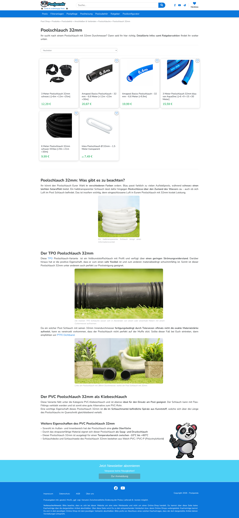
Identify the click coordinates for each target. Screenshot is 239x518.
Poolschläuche (104, 21)
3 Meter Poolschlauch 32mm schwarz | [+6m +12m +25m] (55, 95)
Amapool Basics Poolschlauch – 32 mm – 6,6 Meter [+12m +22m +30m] (99, 96)
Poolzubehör (101, 13)
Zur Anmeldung (119, 476)
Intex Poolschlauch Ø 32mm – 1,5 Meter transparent (98, 148)
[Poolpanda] (54, 4)
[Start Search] (161, 5)
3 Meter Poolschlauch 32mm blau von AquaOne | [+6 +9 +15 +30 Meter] (179, 96)
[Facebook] (175, 5)
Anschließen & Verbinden (85, 21)
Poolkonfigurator (131, 13)
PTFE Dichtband (66, 335)
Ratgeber (115, 13)
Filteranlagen (57, 13)
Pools (45, 13)
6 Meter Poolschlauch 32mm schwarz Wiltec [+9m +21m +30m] (55, 149)
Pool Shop (45, 21)
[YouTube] (179, 5)
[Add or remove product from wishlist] (76, 60)
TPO (50, 258)
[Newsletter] (184, 5)
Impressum (48, 493)
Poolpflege (72, 13)
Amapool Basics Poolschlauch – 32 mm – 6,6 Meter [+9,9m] (139, 95)
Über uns (90, 493)
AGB (78, 493)
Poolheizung (86, 13)
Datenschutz (64, 493)
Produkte (56, 21)
